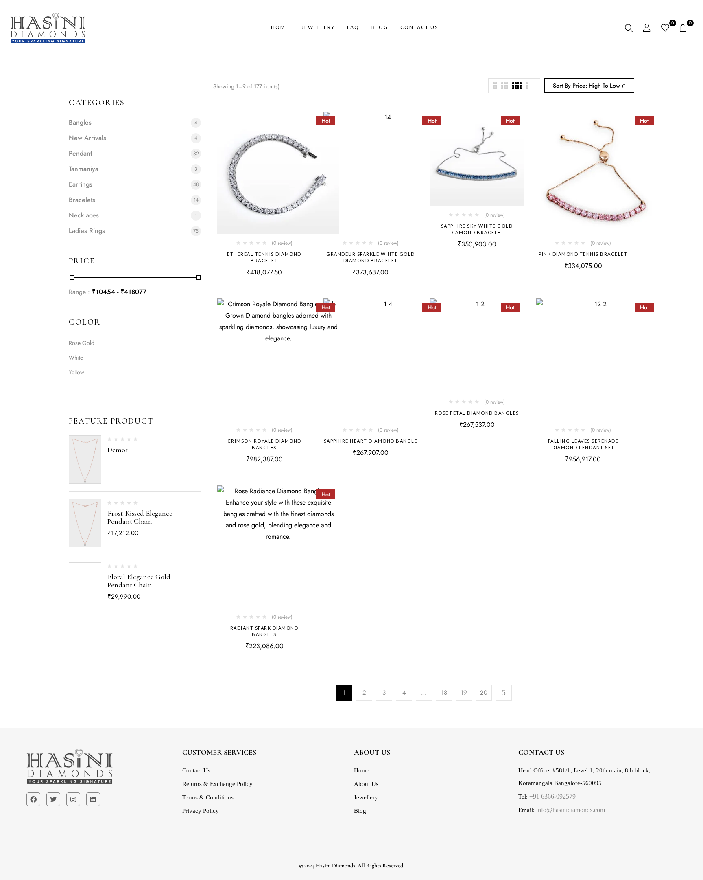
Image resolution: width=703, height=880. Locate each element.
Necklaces (84, 215)
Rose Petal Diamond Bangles (477, 412)
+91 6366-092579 (552, 796)
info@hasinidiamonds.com (570, 809)
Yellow (76, 372)
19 (464, 692)
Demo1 (117, 449)
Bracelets (82, 199)
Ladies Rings (87, 230)
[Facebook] (33, 799)
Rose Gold (81, 343)
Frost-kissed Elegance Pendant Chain (139, 517)
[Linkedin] (93, 799)
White (76, 357)
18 (444, 692)
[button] (686, 28)
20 (483, 692)
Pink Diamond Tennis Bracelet (583, 254)
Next (504, 693)
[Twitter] (53, 799)
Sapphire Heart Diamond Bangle (371, 440)
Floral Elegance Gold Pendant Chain (138, 580)
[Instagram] (73, 799)
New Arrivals (87, 138)
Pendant (80, 153)
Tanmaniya (83, 168)
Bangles (80, 122)
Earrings (80, 184)
